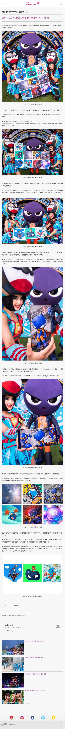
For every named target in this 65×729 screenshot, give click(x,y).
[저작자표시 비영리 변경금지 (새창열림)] (21, 605)
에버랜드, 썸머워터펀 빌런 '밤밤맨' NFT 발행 (25, 17)
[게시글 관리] (10, 605)
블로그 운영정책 (51, 723)
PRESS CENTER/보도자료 (13, 12)
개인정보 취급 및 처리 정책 (57, 723)
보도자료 (14, 615)
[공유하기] (8, 605)
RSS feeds (63, 723)
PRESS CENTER (6, 615)
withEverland (9, 625)
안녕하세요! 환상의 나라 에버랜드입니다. (15, 627)
